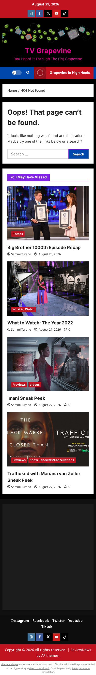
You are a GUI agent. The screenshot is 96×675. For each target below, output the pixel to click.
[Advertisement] (48, 557)
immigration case (81, 668)
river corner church (39, 668)
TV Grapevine (48, 50)
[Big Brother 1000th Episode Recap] (48, 213)
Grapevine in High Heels (70, 72)
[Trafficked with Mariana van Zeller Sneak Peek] (48, 439)
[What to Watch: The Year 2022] (48, 288)
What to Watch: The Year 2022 (40, 322)
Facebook (40, 620)
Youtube (75, 620)
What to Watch (23, 309)
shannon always (9, 664)
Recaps (18, 234)
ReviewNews (80, 649)
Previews (19, 384)
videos (35, 384)
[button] (28, 72)
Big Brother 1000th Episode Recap (43, 247)
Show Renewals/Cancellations (52, 460)
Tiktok (46, 626)
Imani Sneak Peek (26, 398)
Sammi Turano (21, 254)
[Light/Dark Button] (17, 72)
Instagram (20, 620)
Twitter (58, 620)
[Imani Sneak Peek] (48, 364)
